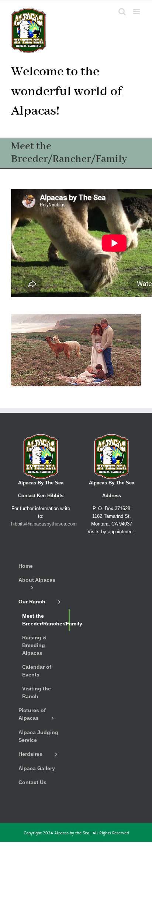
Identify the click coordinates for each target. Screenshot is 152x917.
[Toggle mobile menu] (137, 11)
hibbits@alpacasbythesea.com (44, 524)
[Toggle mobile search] (122, 11)
